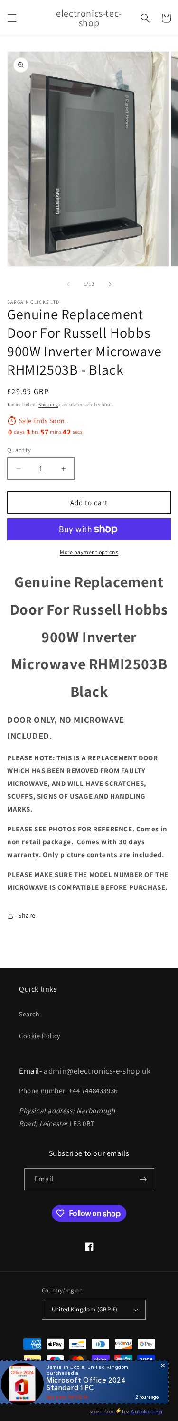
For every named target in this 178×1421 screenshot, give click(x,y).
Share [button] (27, 915)
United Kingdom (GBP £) (85, 1309)
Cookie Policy (39, 1036)
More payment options (89, 551)
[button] (11, 18)
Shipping (48, 404)
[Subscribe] (143, 1179)
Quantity (19, 450)
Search (29, 1014)
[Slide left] (68, 284)
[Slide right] (110, 284)
